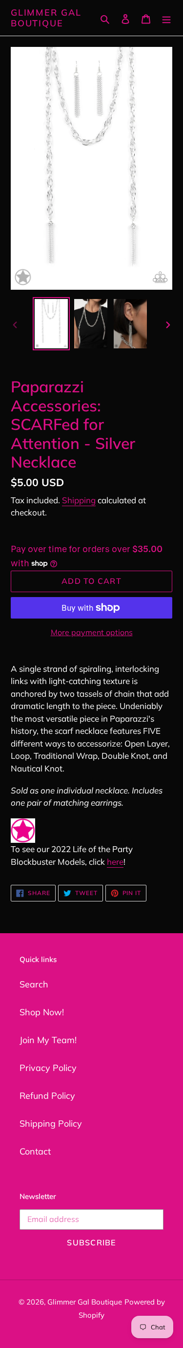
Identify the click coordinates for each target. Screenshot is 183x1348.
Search (34, 984)
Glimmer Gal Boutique (46, 17)
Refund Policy (47, 1095)
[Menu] (166, 17)
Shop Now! (42, 1012)
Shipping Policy (51, 1123)
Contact (35, 1151)
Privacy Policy (48, 1067)
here (115, 861)
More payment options (92, 632)
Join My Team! (48, 1040)
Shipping (79, 500)
